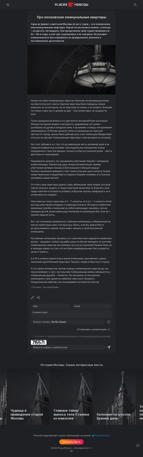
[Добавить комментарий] (138, 445)
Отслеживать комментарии (92, 329)
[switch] (110, 329)
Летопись (36, 287)
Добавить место (71, 441)
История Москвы (51, 287)
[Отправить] (108, 347)
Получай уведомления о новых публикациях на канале (71, 435)
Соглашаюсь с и (72, 336)
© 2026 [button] (71, 448)
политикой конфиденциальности (63, 336)
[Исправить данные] (32, 297)
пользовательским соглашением (95, 336)
